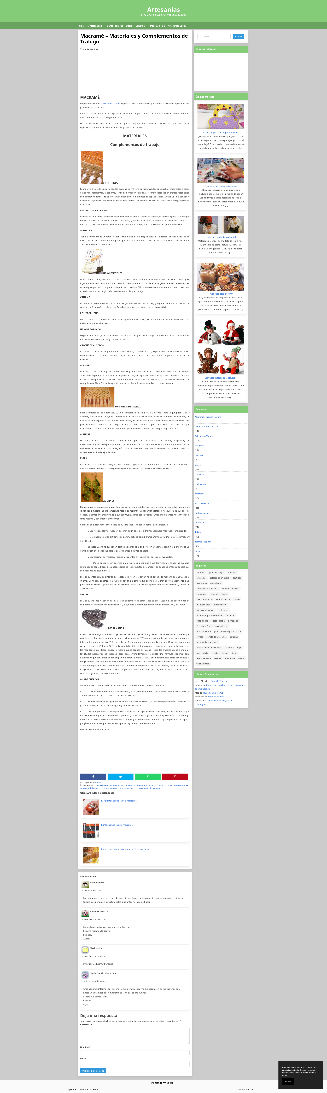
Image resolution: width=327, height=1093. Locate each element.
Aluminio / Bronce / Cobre (208, 416)
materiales (223, 610)
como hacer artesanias (207, 588)
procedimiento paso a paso (227, 631)
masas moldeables (205, 610)
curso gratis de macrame (118, 785)
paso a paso (202, 620)
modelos (230, 615)
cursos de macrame (140, 785)
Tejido (198, 532)
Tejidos (225, 653)
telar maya (230, 658)
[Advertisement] (135, 72)
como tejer (201, 594)
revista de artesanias (217, 636)
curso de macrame (101, 785)
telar (234, 653)
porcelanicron (220, 626)
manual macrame (130, 788)
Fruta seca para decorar (221, 293)
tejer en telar (202, 653)
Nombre (85, 1047)
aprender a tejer (216, 572)
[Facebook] (93, 776)
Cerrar (288, 1082)
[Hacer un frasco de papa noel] (220, 225)
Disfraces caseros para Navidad (221, 377)
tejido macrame (154, 788)
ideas (237, 599)
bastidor (237, 577)
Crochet (199, 455)
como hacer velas (230, 588)
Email (84, 1058)
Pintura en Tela (157, 25)
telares (217, 658)
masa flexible (220, 604)
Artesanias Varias (177, 25)
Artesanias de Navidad (206, 426)
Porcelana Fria (94, 25)
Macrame (98, 782)
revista (199, 636)
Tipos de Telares (219, 681)
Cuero (129, 25)
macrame (106, 788)
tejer (239, 647)
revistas (234, 636)
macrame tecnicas (116, 788)
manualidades (203, 604)
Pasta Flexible (202, 503)
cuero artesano (223, 599)
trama (241, 658)
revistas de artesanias (207, 642)
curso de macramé (110, 103)
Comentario (86, 1024)
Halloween (200, 484)
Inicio (81, 25)
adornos (200, 572)
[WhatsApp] (147, 776)
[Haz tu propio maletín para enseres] (220, 117)
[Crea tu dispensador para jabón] (220, 171)
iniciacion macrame (95, 788)
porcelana (233, 620)
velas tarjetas (202, 663)
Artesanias (163, 9)
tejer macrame (143, 788)
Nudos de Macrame (213, 692)
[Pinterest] (175, 776)
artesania (232, 572)
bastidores (201, 583)
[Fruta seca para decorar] (220, 277)
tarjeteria (229, 647)
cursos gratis (152, 785)
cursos (130, 785)
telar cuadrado (203, 658)
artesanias (201, 577)
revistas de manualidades (208, 647)
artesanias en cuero (219, 577)
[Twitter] (120, 776)
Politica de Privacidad (162, 1082)
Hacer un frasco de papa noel (221, 236)
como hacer (216, 583)
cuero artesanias (204, 599)
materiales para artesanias (209, 615)
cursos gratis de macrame (167, 785)
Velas (197, 551)
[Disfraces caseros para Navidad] (220, 347)
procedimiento (203, 631)
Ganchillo (141, 25)
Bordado (199, 445)
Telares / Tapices (114, 25)
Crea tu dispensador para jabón (221, 185)
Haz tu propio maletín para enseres (221, 132)
